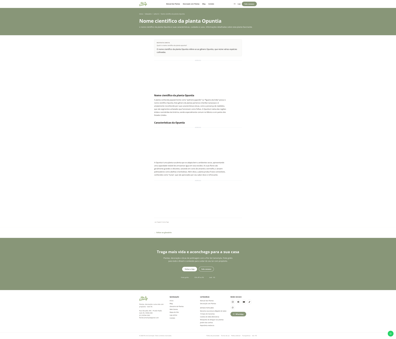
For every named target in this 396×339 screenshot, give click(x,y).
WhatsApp (240, 314)
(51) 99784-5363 (144, 315)
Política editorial (235, 336)
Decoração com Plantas (191, 4)
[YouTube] (244, 302)
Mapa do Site (174, 312)
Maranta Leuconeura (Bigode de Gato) (213, 311)
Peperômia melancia (207, 325)
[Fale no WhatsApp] (391, 334)
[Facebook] (238, 302)
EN (235, 4)
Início (141, 14)
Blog (203, 4)
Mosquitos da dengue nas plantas (212, 320)
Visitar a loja (189, 269)
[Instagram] (232, 302)
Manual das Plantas (173, 4)
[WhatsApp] (232, 307)
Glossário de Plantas (177, 306)
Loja (239, 4)
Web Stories (174, 309)
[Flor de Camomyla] (143, 4)
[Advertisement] (198, 76)
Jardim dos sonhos (206, 323)
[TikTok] (249, 302)
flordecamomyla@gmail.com (149, 318)
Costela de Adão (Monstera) (209, 317)
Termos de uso (225, 336)
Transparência (246, 336)
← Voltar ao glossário (163, 232)
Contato (211, 4)
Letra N (156, 14)
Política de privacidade (212, 336)
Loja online (173, 315)
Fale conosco (249, 4)
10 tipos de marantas (207, 314)
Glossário (148, 14)
